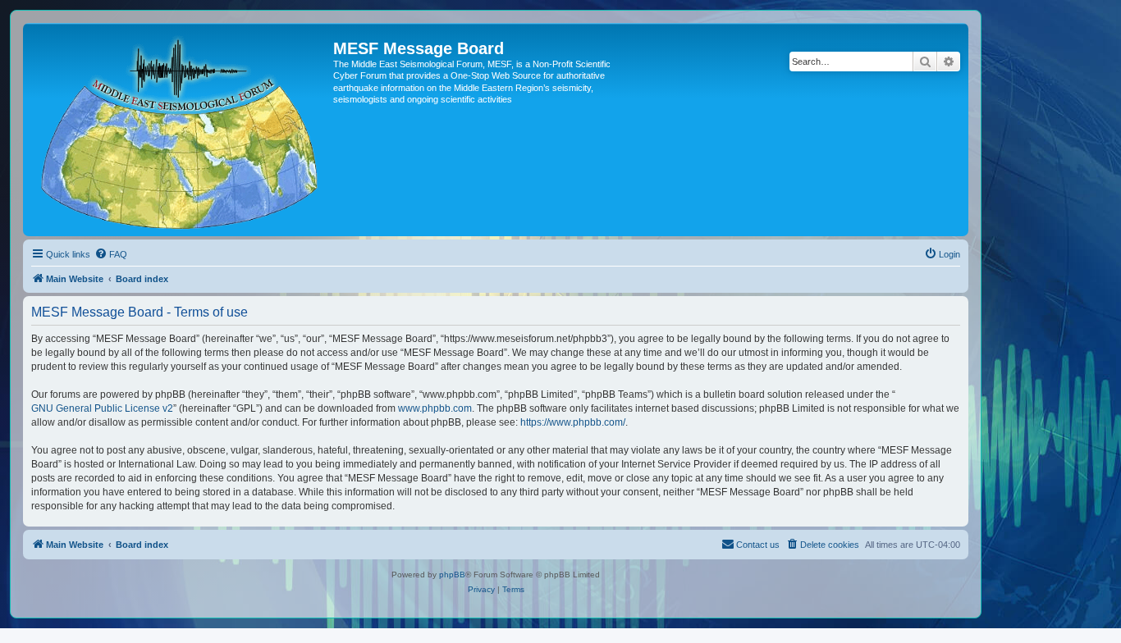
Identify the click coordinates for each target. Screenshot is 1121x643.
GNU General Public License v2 (102, 408)
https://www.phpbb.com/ (572, 422)
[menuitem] (110, 254)
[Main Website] (180, 129)
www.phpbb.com (435, 408)
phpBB (452, 574)
